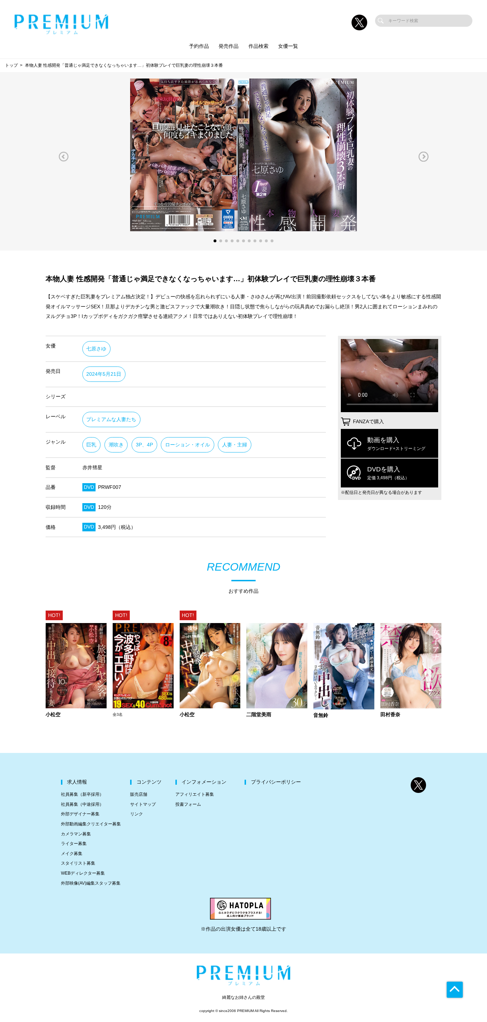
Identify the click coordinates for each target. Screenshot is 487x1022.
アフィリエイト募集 (194, 794)
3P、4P (144, 444)
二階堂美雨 (258, 714)
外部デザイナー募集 (80, 813)
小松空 (53, 714)
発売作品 (229, 46)
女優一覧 (288, 46)
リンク (136, 813)
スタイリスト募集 (78, 863)
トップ (11, 65)
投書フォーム (188, 804)
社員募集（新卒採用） (82, 794)
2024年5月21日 (103, 374)
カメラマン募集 (76, 833)
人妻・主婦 (234, 444)
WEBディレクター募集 (83, 873)
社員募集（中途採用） (82, 804)
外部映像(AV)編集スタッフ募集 (91, 883)
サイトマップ (143, 804)
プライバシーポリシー (276, 782)
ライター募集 (74, 843)
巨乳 (91, 444)
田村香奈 (390, 714)
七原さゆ (96, 348)
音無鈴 (320, 715)
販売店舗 (138, 794)
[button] (63, 156)
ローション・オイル (187, 444)
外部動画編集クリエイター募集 (91, 823)
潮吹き (116, 444)
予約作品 (199, 46)
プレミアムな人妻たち (111, 419)
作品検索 (258, 46)
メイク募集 (71, 853)
